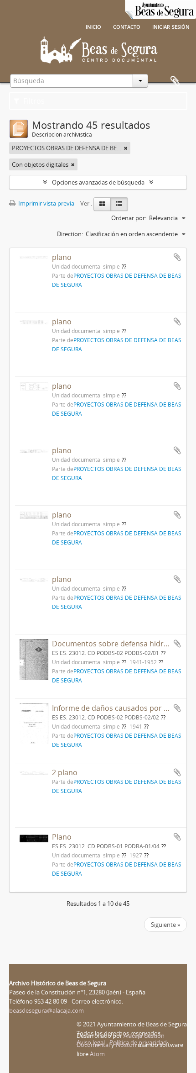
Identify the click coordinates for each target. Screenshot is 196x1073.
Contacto (126, 26)
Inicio (93, 26)
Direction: (70, 234)
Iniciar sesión (171, 26)
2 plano (64, 772)
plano (62, 257)
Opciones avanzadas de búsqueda (98, 182)
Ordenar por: (128, 218)
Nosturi (126, 1045)
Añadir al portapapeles (177, 257)
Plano (62, 837)
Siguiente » (165, 924)
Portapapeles (175, 81)
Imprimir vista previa (45, 203)
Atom (97, 1054)
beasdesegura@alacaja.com (46, 1010)
